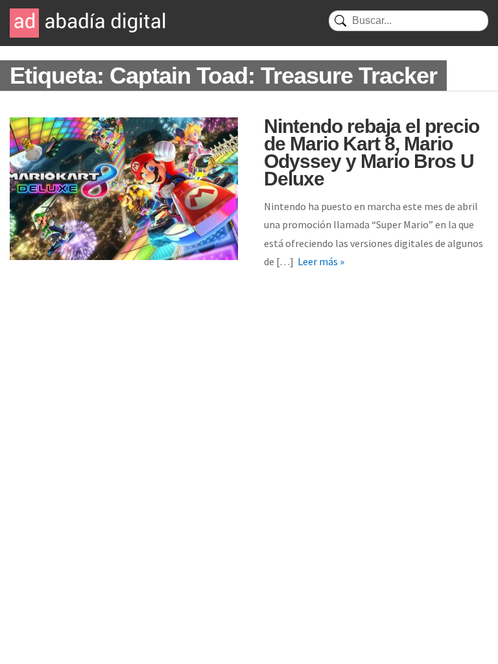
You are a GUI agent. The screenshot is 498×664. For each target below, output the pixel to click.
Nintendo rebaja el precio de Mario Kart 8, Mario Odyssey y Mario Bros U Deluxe (371, 152)
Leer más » (321, 261)
